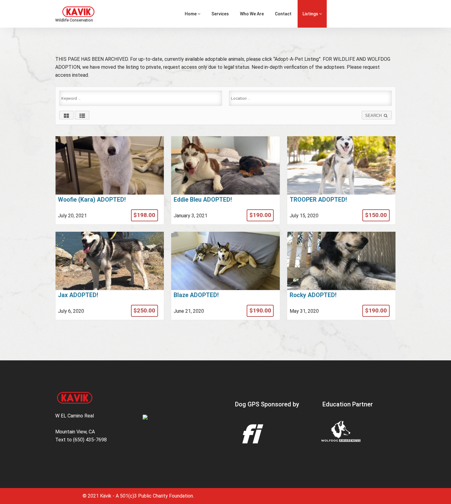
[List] (82, 115)
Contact (283, 13)
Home (191, 13)
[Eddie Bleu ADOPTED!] (225, 180)
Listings (311, 13)
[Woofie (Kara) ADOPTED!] (110, 180)
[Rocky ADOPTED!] (341, 276)
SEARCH (374, 115)
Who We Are (252, 13)
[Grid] (66, 115)
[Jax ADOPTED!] (110, 276)
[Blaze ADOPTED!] (225, 276)
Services (220, 13)
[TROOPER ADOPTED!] (341, 180)
